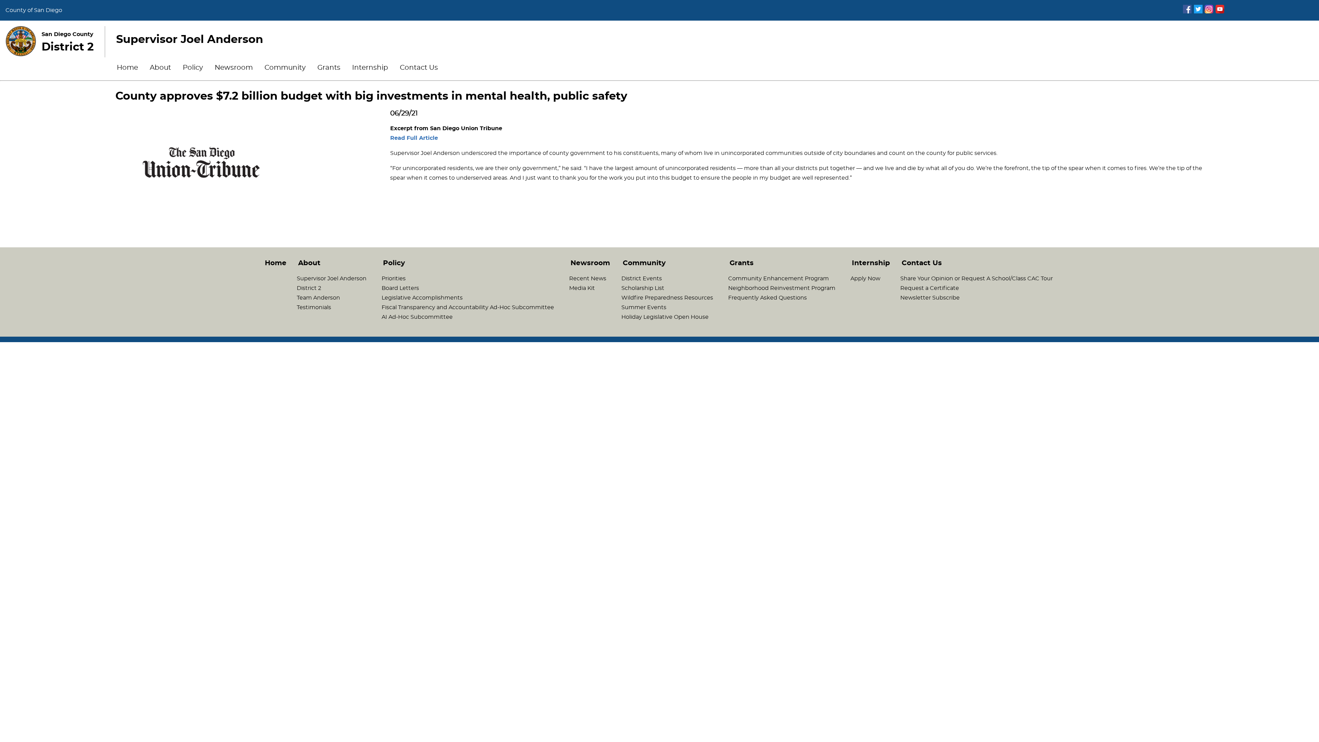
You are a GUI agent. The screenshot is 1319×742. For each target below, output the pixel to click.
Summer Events (643, 307)
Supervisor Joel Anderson (332, 278)
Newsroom (234, 67)
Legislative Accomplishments (422, 298)
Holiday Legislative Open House (665, 317)
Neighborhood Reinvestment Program (781, 288)
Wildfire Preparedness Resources (667, 298)
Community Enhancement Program (778, 278)
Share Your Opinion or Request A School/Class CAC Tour (976, 278)
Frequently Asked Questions (767, 298)
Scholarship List (642, 288)
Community (285, 67)
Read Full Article (414, 138)
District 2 (309, 288)
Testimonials (314, 307)
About (160, 67)
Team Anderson (318, 298)
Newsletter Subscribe (930, 298)
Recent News (587, 278)
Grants (328, 67)
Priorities (394, 278)
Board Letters (400, 288)
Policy (193, 67)
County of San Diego (33, 10)
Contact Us (419, 67)
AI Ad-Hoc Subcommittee (417, 317)
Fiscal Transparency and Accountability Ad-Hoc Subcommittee (468, 307)
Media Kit (582, 288)
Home (127, 67)
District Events (641, 278)
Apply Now (865, 278)
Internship (370, 67)
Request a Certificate (929, 288)
